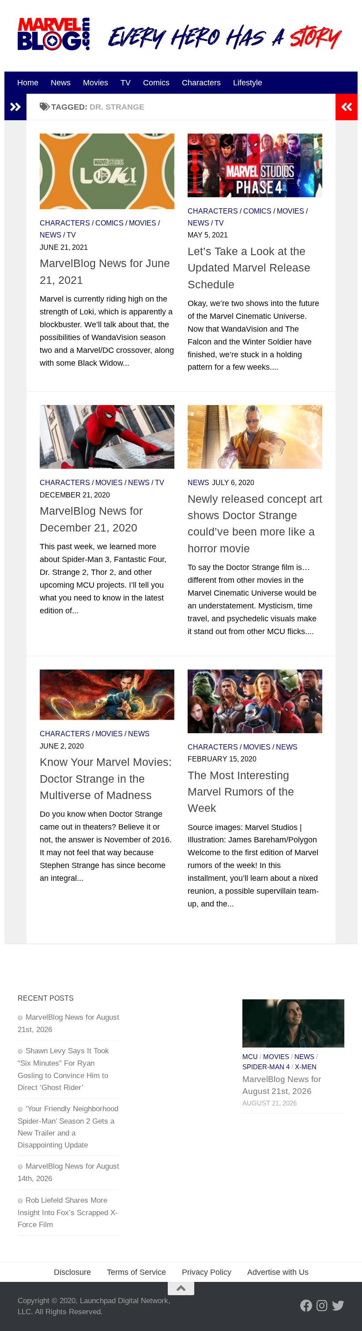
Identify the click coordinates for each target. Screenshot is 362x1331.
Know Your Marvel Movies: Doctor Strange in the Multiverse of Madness (106, 778)
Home (27, 82)
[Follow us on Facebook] (306, 1306)
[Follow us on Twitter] (338, 1306)
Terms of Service (136, 1272)
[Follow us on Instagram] (322, 1306)
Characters (201, 82)
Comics (156, 82)
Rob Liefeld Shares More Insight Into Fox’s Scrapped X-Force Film (68, 1212)
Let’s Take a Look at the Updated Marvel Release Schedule (249, 268)
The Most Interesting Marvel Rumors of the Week (241, 792)
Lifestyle (247, 82)
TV (126, 82)
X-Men (306, 1067)
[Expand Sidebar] (15, 107)
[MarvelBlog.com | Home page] (54, 34)
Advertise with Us (278, 1272)
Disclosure (72, 1272)
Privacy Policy (206, 1272)
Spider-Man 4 (266, 1067)
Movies (95, 82)
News (61, 82)
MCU (250, 1056)
